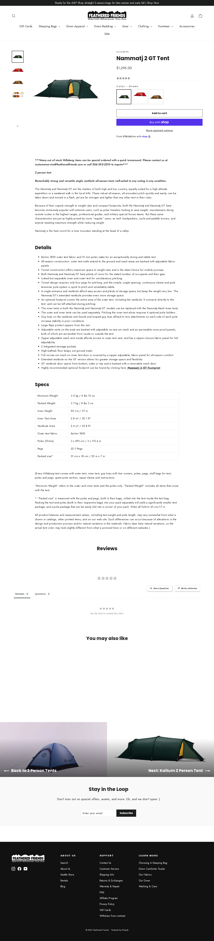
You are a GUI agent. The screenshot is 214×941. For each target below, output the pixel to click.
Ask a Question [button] (161, 588)
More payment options (159, 130)
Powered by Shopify (119, 930)
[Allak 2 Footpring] (127, 368)
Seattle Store (67, 874)
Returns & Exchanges (111, 880)
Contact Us (105, 863)
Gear (126, 26)
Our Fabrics (145, 874)
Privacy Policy (107, 904)
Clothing (144, 26)
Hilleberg (122, 51)
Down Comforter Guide (152, 869)
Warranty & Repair (110, 886)
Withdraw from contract (112, 916)
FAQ (102, 892)
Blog (62, 886)
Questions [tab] (40, 593)
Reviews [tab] (19, 593)
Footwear (164, 26)
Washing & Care (148, 886)
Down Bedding (104, 26)
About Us (65, 869)
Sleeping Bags (48, 26)
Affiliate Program (109, 898)
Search (64, 863)
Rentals (64, 880)
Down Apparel (76, 26)
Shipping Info (107, 874)
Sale (107, 34)
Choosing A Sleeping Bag (153, 863)
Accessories (187, 26)
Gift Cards (25, 26)
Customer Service (109, 869)
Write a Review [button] (189, 588)
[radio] (123, 96)
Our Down (144, 880)
